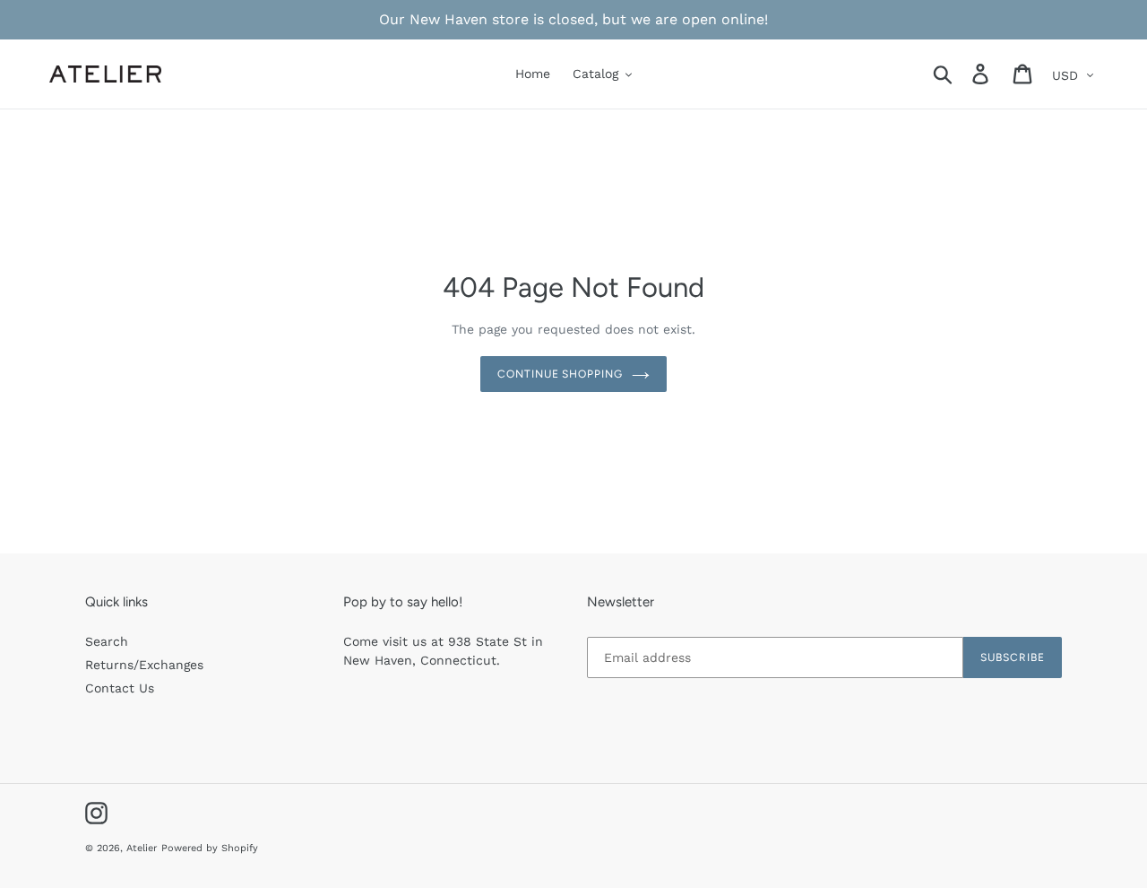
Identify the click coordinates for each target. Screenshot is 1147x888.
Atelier (141, 848)
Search (106, 641)
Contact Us (119, 688)
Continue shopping (560, 374)
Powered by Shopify (209, 848)
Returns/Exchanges (144, 664)
